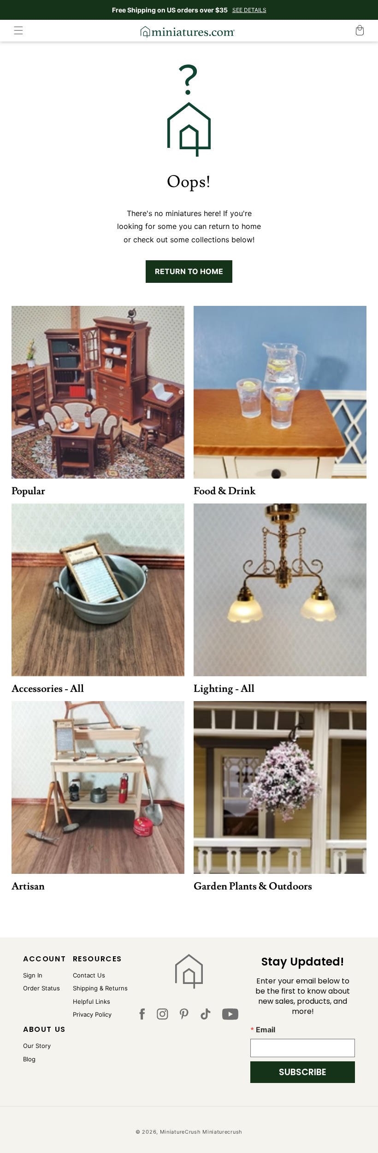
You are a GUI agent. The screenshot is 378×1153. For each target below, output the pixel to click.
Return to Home (189, 271)
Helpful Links (91, 1001)
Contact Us (89, 975)
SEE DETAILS (249, 9)
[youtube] (230, 1016)
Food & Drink (224, 491)
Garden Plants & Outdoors (253, 886)
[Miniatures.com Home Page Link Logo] (188, 971)
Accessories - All (48, 689)
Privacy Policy (92, 1014)
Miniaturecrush (222, 1132)
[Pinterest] (184, 1016)
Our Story (37, 1045)
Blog (29, 1059)
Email (265, 1029)
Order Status (41, 988)
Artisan (28, 886)
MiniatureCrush (180, 1132)
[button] (18, 30)
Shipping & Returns (100, 988)
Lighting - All (224, 689)
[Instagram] (162, 1016)
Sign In (32, 975)
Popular (28, 491)
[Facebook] (142, 1016)
